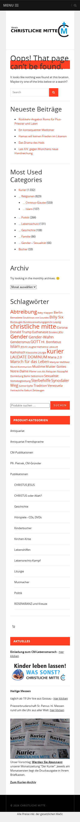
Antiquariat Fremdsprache (27, 442)
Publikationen (19, 474)
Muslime (38, 366)
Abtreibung (23, 311)
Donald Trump (21, 332)
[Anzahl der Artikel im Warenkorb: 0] (13, 626)
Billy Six (56, 317)
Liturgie (19, 571)
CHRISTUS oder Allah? (28, 496)
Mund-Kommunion (21, 366)
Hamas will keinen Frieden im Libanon (43, 136)
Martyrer (54, 362)
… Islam (27, 209)
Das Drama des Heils (31, 143)
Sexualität (51, 376)
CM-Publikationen (21, 452)
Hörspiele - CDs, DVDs (28, 517)
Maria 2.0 (55, 357)
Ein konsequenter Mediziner (36, 130)
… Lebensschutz (29, 224)
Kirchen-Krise (22, 539)
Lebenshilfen (22, 550)
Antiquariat (17, 431)
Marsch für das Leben (29, 361)
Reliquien (51, 371)
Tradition (40, 385)
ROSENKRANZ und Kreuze (30, 604)
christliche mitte (33, 326)
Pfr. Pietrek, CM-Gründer (25, 463)
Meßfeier (65, 362)
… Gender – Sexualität (32, 243)
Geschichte (21, 506)
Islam (15, 346)
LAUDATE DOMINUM (28, 356)
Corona (62, 327)
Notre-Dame (19, 371)
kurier (55, 351)
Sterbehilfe (41, 380)
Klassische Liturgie (36, 352)
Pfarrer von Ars (37, 371)
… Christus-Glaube (34, 202)
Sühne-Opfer (26, 385)
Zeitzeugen (38, 390)
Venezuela (55, 385)
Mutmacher (21, 582)
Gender (19, 336)
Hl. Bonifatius (51, 342)
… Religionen (27, 196)
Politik (18, 593)
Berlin (58, 312)
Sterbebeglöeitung (20, 381)
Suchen (60, 405)
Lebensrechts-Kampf (27, 560)
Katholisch (17, 352)
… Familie (24, 236)
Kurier (22, 190)
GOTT (36, 341)
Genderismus (20, 342)
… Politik (24, 217)
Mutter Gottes (56, 366)
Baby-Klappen (45, 312)
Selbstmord (37, 376)
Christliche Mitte (32, 805)
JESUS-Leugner (29, 346)
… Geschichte (27, 230)
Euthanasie (40, 332)
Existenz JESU (56, 332)
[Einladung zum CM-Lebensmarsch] (40, 680)
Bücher (23, 249)
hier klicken (61, 698)
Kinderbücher (23, 528)
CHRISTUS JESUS (24, 485)
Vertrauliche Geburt (21, 390)
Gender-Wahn (41, 336)
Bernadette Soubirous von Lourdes (29, 317)
